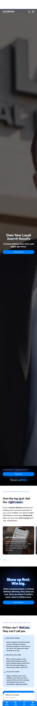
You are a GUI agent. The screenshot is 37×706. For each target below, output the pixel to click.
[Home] (9, 12)
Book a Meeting (18, 252)
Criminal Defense (8, 470)
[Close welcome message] (33, 694)
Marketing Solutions (21, 470)
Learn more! (18, 7)
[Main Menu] (33, 11)
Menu (18, 474)
